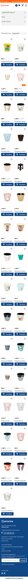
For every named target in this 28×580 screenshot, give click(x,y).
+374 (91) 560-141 (8, 533)
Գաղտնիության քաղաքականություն (12, 546)
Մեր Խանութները (6, 544)
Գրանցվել (22, 560)
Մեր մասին (4, 540)
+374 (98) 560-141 (8, 532)
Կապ (2, 548)
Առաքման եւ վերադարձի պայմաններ (12, 536)
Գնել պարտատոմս (6, 538)
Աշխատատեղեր (6, 550)
